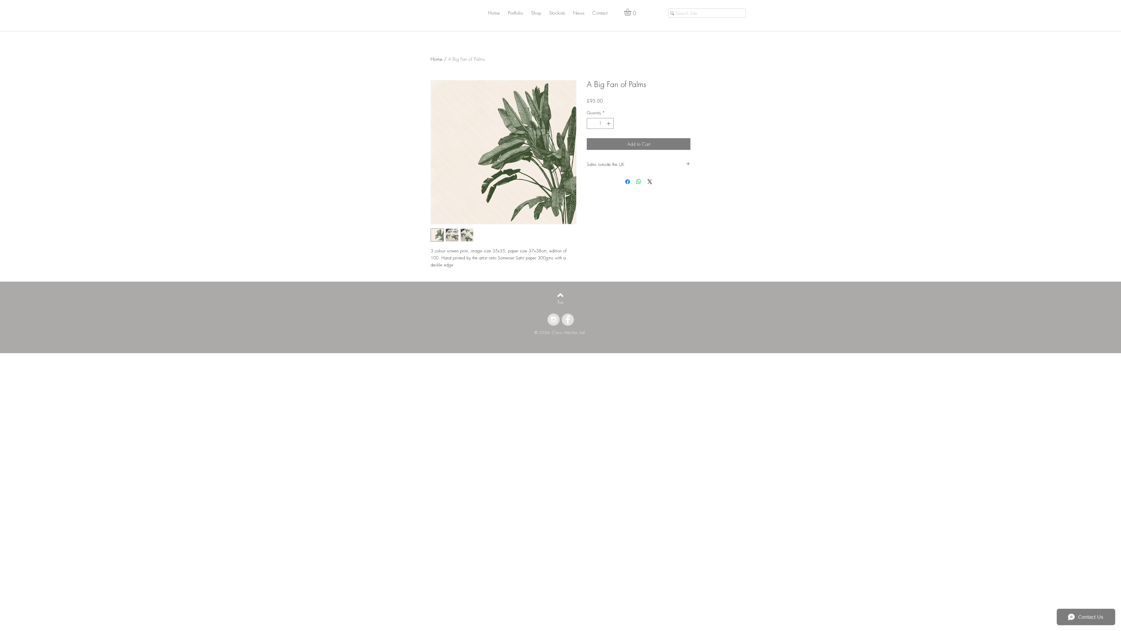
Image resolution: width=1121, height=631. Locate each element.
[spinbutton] (600, 123)
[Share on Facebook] (627, 181)
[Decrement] (591, 123)
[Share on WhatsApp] (638, 181)
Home (436, 59)
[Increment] (609, 123)
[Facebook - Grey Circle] (568, 319)
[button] (519, 13)
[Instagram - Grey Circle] (553, 319)
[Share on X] (649, 181)
